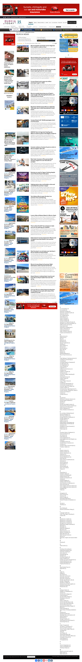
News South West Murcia (24, 39)
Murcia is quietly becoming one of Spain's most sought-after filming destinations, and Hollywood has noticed (43, 95)
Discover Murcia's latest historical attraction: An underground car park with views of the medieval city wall (43, 291)
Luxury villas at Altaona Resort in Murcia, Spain (43, 215)
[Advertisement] (68, 265)
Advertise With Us (75, 656)
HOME (17, 32)
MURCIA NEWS (22, 32)
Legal (67, 656)
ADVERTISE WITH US (14, 17)
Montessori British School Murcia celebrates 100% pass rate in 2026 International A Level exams (43, 108)
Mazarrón (60, 22)
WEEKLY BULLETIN (22, 17)
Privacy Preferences (31, 656)
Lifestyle (35, 27)
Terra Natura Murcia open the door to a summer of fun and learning (41, 197)
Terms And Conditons (56, 656)
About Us (69, 656)
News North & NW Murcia (24, 40)
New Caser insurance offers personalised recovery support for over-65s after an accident (42, 160)
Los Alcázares (55, 22)
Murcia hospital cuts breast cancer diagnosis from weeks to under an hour (43, 46)
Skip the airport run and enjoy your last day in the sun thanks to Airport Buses (43, 251)
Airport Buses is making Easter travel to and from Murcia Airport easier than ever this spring (42, 277)
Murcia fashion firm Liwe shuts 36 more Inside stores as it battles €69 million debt (43, 58)
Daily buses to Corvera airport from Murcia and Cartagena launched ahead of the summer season (43, 239)
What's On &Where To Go (22, 27)
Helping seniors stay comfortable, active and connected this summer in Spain (43, 185)
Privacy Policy (62, 656)
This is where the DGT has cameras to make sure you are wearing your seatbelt (42, 226)
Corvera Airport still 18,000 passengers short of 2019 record (43, 120)
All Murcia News (22, 37)
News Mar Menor (41, 39)
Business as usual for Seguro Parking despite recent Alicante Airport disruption (43, 173)
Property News (43, 27)
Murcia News (7, 27)
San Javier (65, 22)
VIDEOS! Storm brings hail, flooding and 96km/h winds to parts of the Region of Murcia (43, 132)
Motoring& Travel (29, 27)
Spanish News (52, 27)
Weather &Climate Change (14, 27)
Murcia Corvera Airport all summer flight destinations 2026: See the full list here (42, 265)
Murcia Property (41, 37)
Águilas (35, 22)
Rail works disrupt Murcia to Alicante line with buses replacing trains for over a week (43, 70)
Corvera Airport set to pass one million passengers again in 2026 (41, 82)
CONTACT (8, 17)
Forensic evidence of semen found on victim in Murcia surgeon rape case (43, 147)
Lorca (50, 22)
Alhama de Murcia (41, 22)
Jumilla (46, 22)
